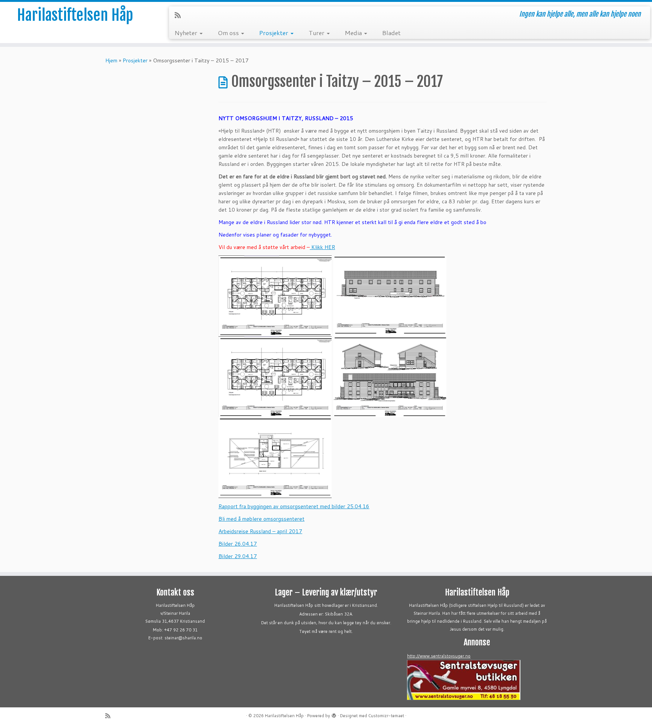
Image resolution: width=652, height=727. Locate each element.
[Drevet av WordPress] (334, 714)
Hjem (111, 60)
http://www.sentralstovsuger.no (439, 656)
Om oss (229, 32)
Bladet (391, 32)
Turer (317, 32)
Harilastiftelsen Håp (75, 15)
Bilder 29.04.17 (237, 556)
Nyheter (187, 32)
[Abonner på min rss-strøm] (180, 15)
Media (354, 32)
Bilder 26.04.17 (237, 544)
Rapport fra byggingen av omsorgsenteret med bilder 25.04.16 (293, 506)
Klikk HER (322, 247)
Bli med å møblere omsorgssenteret (261, 519)
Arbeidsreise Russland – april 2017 (260, 531)
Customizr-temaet (386, 716)
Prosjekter (274, 32)
